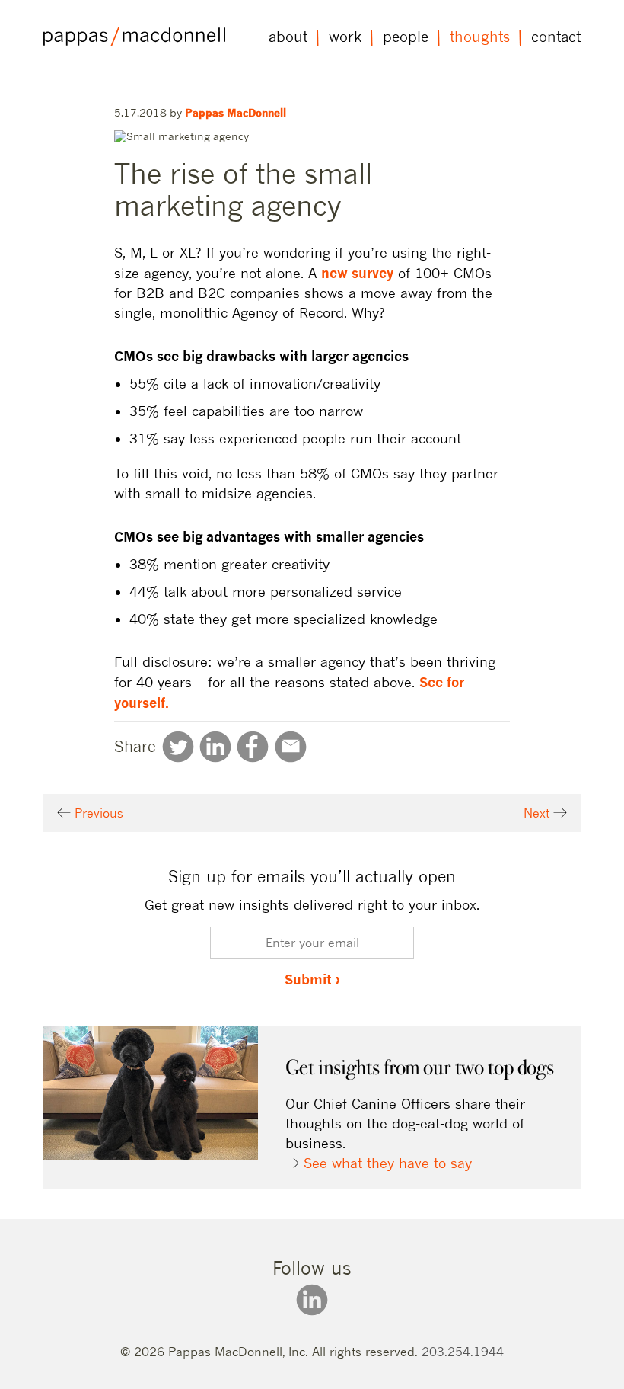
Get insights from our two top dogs (419, 1067)
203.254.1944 (463, 1351)
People (405, 36)
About (288, 36)
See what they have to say (388, 1163)
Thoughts (480, 36)
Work (345, 36)
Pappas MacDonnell (235, 112)
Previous (97, 812)
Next (538, 812)
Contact (556, 36)
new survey (357, 272)
